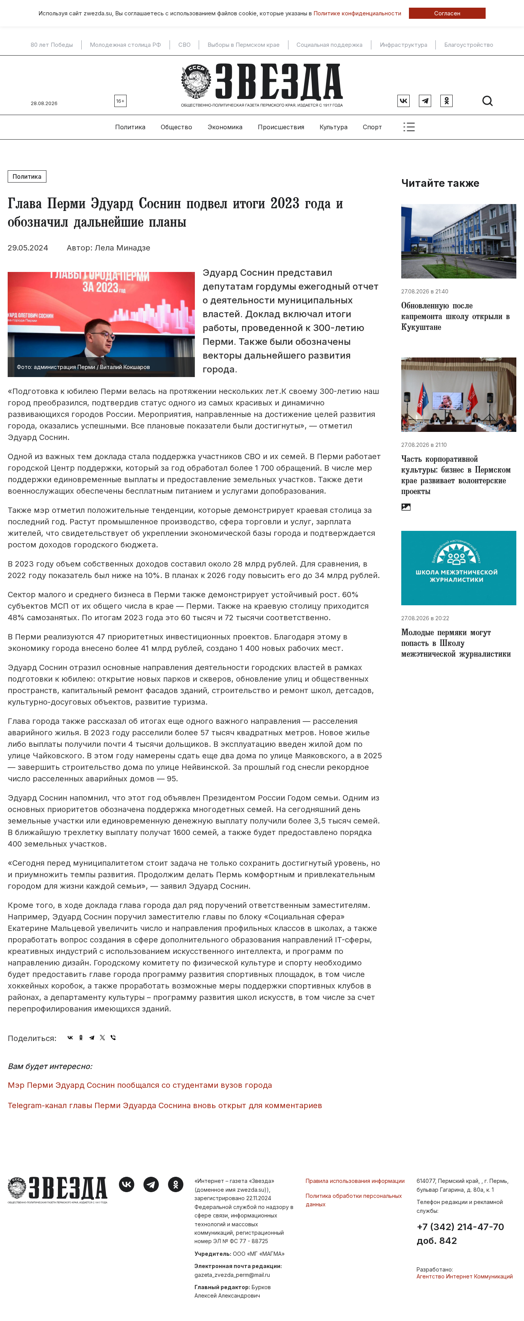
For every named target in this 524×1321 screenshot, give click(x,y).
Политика (130, 127)
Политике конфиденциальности (357, 13)
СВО (184, 44)
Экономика (225, 127)
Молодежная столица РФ (125, 44)
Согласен (447, 13)
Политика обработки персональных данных (354, 1200)
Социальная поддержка (330, 44)
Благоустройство (468, 44)
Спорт (372, 127)
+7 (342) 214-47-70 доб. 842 (460, 1234)
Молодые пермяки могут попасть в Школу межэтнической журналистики (456, 644)
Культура (334, 127)
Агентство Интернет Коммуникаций (465, 1276)
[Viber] (113, 1037)
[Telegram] (91, 1037)
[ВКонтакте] (70, 1037)
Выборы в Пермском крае (244, 44)
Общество (176, 127)
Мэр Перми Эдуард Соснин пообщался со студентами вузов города (140, 1085)
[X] (102, 1037)
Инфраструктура (403, 44)
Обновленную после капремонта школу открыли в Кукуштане (455, 317)
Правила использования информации (355, 1181)
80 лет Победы (52, 44)
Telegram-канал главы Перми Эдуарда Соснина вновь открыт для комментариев (165, 1105)
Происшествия (281, 127)
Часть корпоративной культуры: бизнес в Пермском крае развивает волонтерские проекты (456, 476)
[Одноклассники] (81, 1037)
